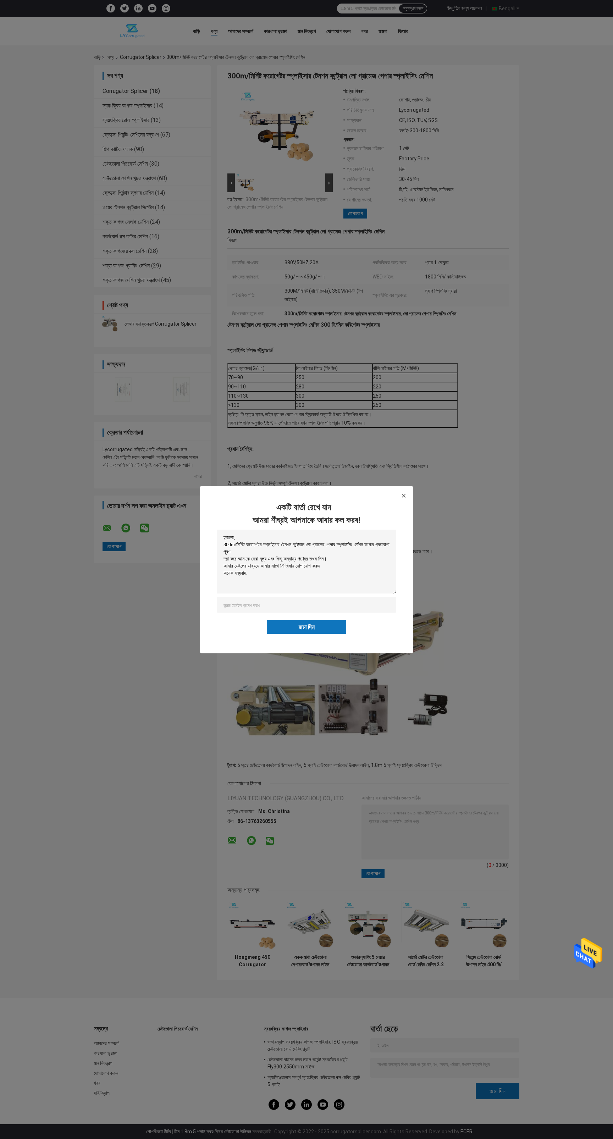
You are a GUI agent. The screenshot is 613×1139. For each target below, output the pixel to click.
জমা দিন (307, 626)
